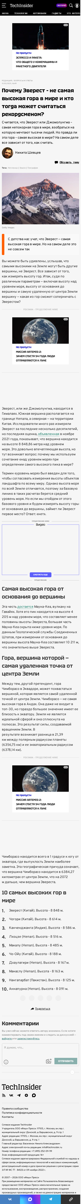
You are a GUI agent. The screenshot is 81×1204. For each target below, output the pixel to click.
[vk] (11, 1095)
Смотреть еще (40, 574)
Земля (22, 168)
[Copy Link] (71, 1199)
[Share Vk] (10, 1199)
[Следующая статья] (40, 1072)
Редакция (7, 81)
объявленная (48, 434)
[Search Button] (71, 5)
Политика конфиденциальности (22, 1113)
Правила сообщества (15, 1108)
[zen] (26, 1095)
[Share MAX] (30, 1199)
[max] (34, 1095)
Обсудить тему (69, 162)
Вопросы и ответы (23, 81)
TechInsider (21, 5)
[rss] (4, 1095)
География (33, 168)
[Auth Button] (77, 5)
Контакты (8, 1117)
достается (25, 607)
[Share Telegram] (50, 1199)
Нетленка (13, 168)
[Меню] (4, 5)
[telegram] (19, 1095)
